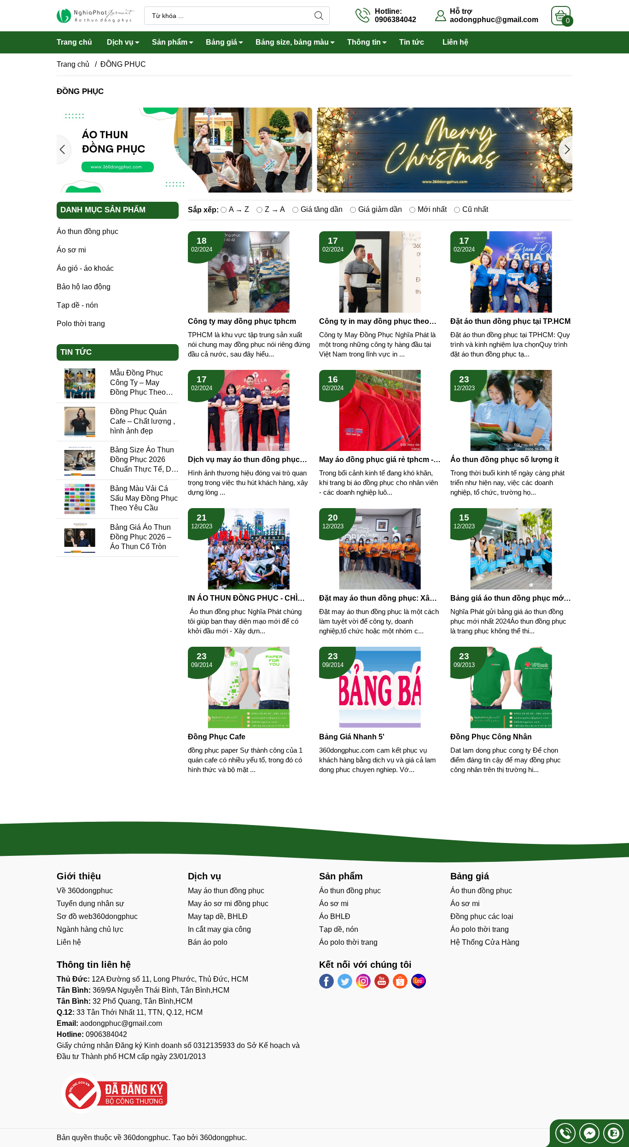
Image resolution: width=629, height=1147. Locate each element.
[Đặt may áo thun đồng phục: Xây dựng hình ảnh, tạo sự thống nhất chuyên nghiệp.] (380, 549)
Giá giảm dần (380, 209)
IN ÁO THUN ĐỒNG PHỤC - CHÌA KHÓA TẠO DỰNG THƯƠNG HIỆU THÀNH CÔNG (247, 598)
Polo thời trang (81, 324)
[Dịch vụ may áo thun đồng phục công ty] (249, 410)
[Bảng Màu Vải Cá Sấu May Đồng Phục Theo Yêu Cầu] (80, 499)
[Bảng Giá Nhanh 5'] (380, 687)
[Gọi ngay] (565, 1133)
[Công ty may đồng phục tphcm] (249, 272)
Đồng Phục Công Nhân (491, 737)
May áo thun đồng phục (226, 891)
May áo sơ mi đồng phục (228, 903)
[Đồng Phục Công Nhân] (511, 687)
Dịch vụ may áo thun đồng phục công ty (244, 460)
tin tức (76, 352)
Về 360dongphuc (85, 891)
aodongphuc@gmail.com (494, 19)
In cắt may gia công (219, 929)
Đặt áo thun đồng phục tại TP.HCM (510, 321)
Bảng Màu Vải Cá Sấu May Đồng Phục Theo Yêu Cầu (144, 498)
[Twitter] (345, 981)
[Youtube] (381, 981)
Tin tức (411, 42)
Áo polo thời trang (348, 942)
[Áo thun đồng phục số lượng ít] (511, 410)
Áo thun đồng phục (87, 231)
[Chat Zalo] (613, 1133)
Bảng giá (221, 42)
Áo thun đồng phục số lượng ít (504, 459)
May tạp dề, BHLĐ (218, 916)
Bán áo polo (207, 942)
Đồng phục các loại (481, 916)
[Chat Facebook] (589, 1133)
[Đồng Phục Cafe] (249, 687)
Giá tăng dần (322, 209)
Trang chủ (74, 42)
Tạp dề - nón (77, 305)
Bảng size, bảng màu (292, 42)
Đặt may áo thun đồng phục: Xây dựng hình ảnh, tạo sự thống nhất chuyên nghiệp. (378, 598)
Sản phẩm (169, 42)
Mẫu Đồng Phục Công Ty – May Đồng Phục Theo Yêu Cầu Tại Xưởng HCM (143, 392)
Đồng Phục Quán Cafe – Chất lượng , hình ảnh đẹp (142, 421)
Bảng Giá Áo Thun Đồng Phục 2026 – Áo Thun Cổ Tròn (140, 536)
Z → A (275, 209)
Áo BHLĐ (334, 916)
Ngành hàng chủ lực (90, 929)
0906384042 (106, 1034)
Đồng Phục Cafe (216, 737)
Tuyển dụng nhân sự (90, 903)
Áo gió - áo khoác (85, 268)
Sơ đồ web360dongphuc (97, 916)
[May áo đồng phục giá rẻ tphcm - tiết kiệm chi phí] (380, 410)
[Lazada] (418, 981)
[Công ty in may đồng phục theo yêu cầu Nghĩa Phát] (380, 272)
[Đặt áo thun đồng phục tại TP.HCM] (511, 272)
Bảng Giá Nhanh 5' (351, 737)
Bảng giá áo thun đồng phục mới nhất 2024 (507, 598)
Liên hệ (455, 42)
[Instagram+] (363, 981)
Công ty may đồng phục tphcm (242, 321)
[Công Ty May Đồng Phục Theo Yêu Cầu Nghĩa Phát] (96, 15)
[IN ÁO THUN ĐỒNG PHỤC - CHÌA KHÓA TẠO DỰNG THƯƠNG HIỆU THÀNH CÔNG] (249, 549)
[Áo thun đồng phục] (367, 150)
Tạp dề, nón (338, 929)
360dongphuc (146, 1137)
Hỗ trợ (461, 11)
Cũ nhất (475, 209)
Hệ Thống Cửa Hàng (484, 942)
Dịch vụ (120, 42)
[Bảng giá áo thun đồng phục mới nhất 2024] (511, 549)
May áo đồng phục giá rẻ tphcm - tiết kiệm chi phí (376, 460)
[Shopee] (400, 981)
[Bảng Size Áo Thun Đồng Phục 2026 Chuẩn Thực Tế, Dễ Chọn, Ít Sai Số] (80, 460)
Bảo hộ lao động (84, 287)
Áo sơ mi (71, 250)
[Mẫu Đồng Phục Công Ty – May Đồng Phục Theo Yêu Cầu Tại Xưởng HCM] (80, 383)
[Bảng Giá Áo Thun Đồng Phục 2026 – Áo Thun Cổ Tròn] (80, 537)
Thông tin (364, 42)
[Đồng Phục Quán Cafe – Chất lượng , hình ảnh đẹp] (80, 422)
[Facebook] (326, 981)
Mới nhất (432, 209)
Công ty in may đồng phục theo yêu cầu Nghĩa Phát (374, 321)
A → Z (239, 209)
